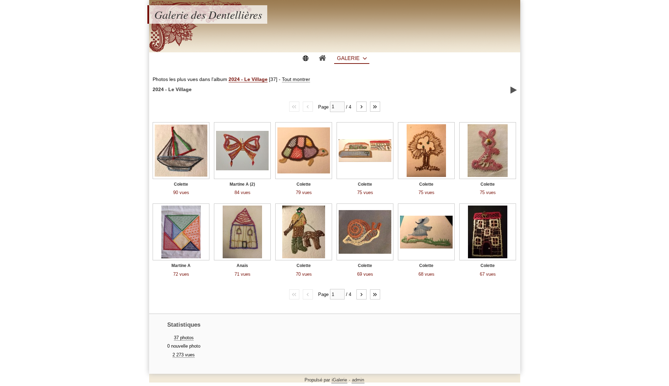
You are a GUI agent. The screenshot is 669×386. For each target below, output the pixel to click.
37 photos (184, 337)
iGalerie (339, 380)
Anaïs (242, 265)
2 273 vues (183, 354)
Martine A (181, 265)
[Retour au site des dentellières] (305, 57)
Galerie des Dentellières (208, 14)
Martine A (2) (242, 184)
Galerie (348, 58)
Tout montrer (296, 79)
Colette (181, 184)
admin (358, 380)
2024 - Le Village (248, 79)
